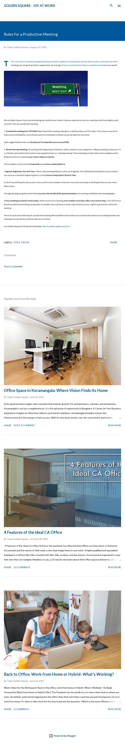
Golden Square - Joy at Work (29, 6)
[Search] (111, 6)
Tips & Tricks (21, 242)
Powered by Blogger (64, 735)
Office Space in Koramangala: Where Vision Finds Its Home (56, 390)
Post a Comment (13, 266)
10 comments (22, 567)
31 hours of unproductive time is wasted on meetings (84, 65)
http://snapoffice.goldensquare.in (56, 226)
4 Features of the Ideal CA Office (33, 532)
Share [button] (113, 242)
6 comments (21, 709)
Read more (114, 425)
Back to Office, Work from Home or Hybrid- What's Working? (59, 674)
